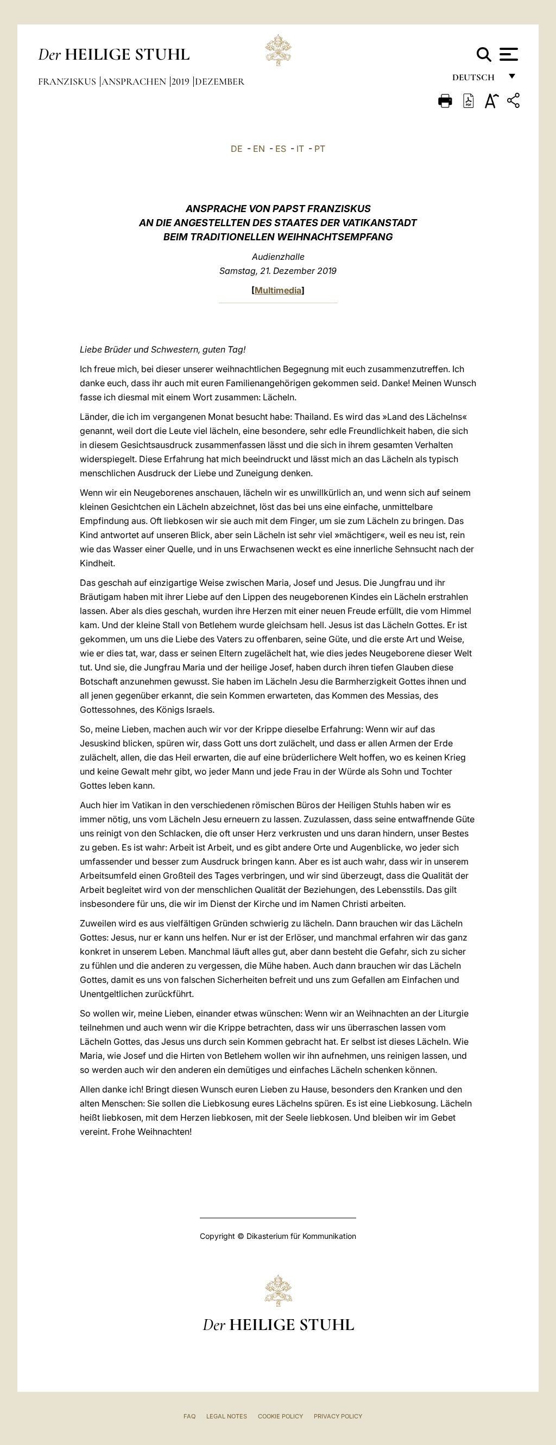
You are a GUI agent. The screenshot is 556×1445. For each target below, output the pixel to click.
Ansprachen (135, 81)
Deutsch (476, 80)
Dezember (219, 81)
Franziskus (68, 81)
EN (259, 148)
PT (319, 148)
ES (280, 148)
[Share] (514, 102)
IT (300, 148)
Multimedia (278, 290)
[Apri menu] (507, 54)
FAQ (189, 1416)
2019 (182, 81)
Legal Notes (226, 1416)
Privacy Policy (338, 1416)
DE (237, 148)
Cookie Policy (280, 1416)
